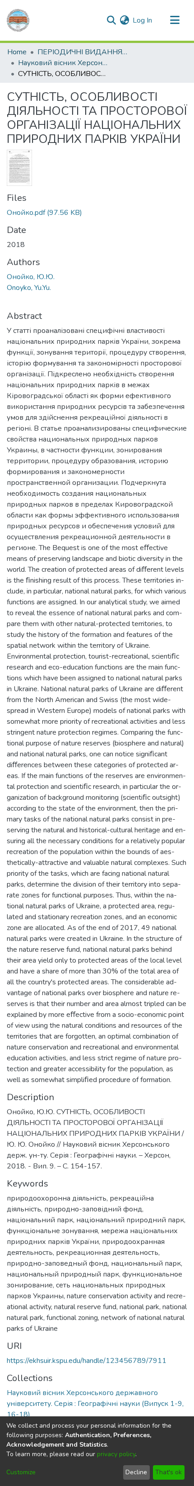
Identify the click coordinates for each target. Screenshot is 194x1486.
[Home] (18, 20)
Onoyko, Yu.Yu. (29, 288)
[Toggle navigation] (174, 20)
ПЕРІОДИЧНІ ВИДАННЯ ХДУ (82, 52)
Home (17, 52)
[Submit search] (111, 20)
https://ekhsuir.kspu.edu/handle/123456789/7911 (86, 1361)
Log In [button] (143, 20)
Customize (21, 1472)
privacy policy (116, 1454)
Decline (136, 1472)
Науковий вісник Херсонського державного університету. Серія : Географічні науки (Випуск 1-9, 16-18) (63, 63)
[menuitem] (124, 20)
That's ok (168, 1472)
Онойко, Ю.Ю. (31, 277)
